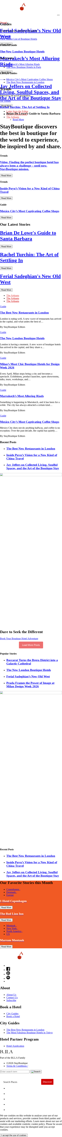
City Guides (12, 1013)
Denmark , (11, 892)
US (8, 934)
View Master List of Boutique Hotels (18, 39)
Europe (10, 895)
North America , (14, 931)
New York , (12, 928)
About (12, 1092)
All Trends (5, 101)
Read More (18, 119)
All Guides (5, 36)
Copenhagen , (13, 889)
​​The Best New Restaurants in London (25, 82)
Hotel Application (15, 1046)
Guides (13, 1103)
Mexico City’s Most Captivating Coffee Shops (29, 79)
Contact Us (12, 997)
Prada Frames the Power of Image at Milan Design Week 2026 (30, 684)
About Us (11, 994)
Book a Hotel (13, 1016)
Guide (3, 306)
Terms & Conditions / (17, 1066)
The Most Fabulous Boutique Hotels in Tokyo (29, 1032)
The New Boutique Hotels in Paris (23, 67)
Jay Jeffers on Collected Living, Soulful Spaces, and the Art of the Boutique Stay (32, 466)
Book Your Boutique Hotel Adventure (19, 638)
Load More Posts (31, 645)
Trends (12, 1098)
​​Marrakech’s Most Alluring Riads (23, 64)
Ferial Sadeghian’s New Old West (28, 676)
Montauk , (11, 925)
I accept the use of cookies (13, 1135)
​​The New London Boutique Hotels (28, 670)
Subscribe (11, 1000)
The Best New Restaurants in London (25, 1029)
